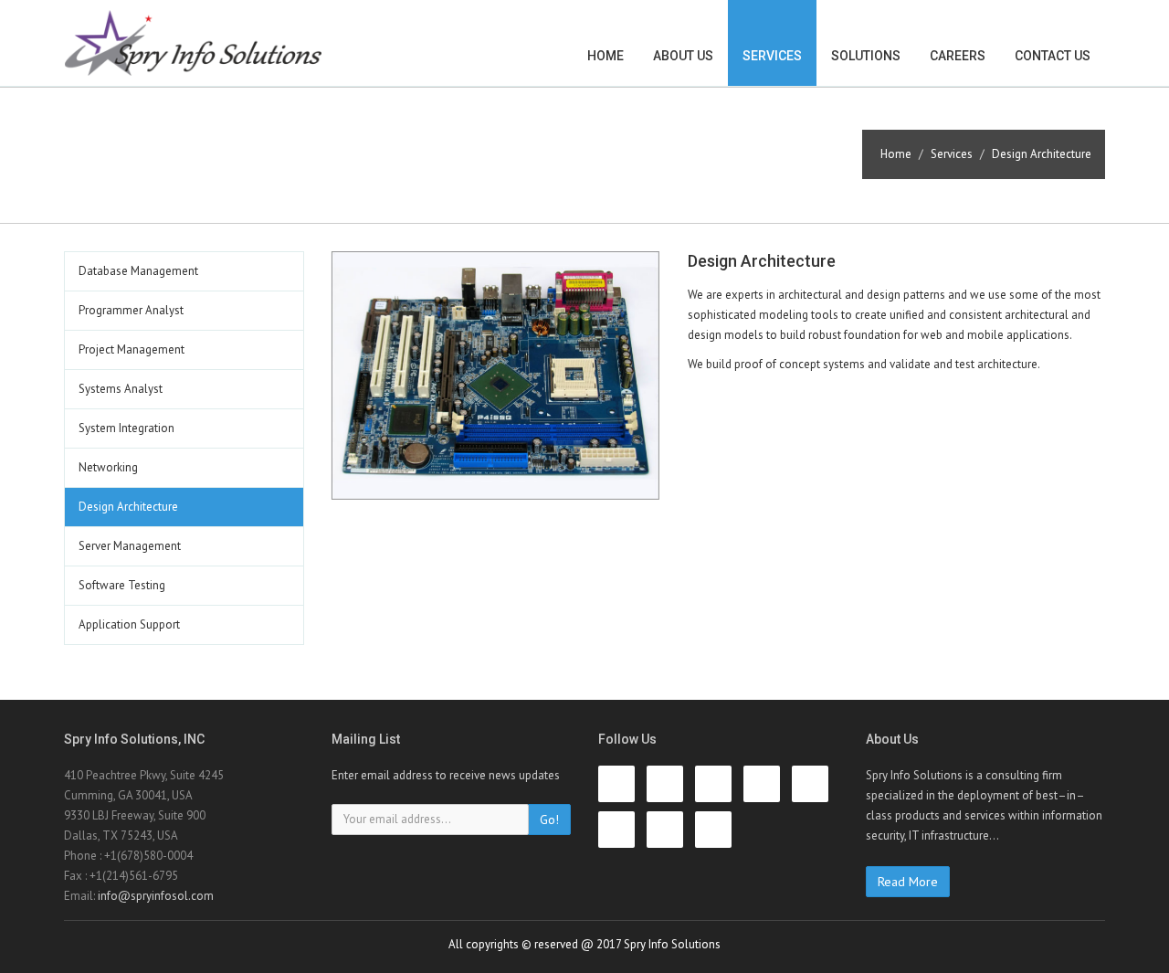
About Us (683, 55)
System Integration (126, 428)
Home (605, 55)
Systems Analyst (121, 389)
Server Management (130, 546)
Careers (957, 55)
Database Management (138, 271)
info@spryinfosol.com (156, 896)
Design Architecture (128, 506)
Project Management (131, 349)
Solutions (865, 55)
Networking (108, 467)
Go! (549, 819)
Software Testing (122, 585)
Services (772, 55)
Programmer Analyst (131, 310)
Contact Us (1052, 55)
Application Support (129, 624)
